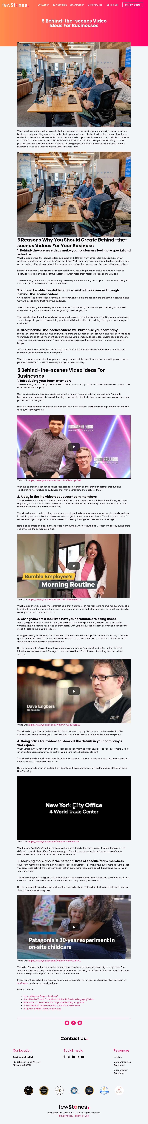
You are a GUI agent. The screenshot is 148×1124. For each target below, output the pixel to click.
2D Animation (60, 4)
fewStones (22, 983)
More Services (95, 4)
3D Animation (77, 4)
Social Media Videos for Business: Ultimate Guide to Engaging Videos (59, 999)
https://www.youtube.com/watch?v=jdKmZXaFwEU (54, 960)
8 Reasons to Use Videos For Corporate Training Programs (54, 1002)
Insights (118, 1057)
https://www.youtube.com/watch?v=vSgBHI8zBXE (54, 724)
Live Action (43, 4)
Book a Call (112, 4)
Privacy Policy (66, 1115)
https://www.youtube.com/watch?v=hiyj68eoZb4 (53, 841)
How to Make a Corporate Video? (41, 996)
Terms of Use (82, 1115)
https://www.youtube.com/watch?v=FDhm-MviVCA (55, 599)
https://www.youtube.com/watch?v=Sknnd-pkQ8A (54, 480)
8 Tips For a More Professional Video (42, 1008)
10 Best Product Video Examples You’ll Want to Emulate (52, 1005)
